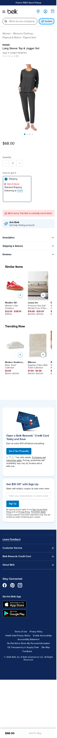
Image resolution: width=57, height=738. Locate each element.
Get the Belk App (12, 596)
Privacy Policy (36, 631)
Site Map (45, 647)
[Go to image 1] (24, 134)
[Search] (5, 21)
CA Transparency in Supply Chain (23, 647)
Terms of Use (21, 631)
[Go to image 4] (32, 134)
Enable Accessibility (42, 635)
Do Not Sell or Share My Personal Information (28, 643)
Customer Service (12, 548)
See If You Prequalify (19, 451)
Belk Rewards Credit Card (17, 556)
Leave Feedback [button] (12, 539)
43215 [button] (20, 190)
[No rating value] (9, 56)
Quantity (7, 157)
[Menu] (3, 11)
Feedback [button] (27, 651)
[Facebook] (5, 585)
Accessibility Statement (28, 639)
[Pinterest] (12, 585)
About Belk (9, 564)
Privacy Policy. (24, 512)
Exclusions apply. (38, 512)
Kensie (6, 44)
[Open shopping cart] (52, 11)
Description (9, 237)
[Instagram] (20, 585)
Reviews (7, 254)
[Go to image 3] (29, 134)
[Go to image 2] (27, 134)
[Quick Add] (20, 295)
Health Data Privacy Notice (18, 635)
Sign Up (12, 503)
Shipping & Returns (13, 246)
